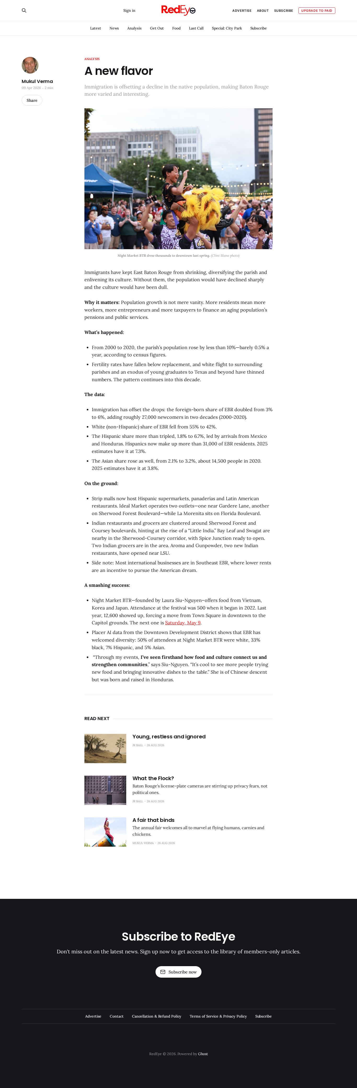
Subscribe (258, 28)
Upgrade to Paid (316, 11)
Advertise (241, 11)
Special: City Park (227, 28)
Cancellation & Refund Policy (157, 1016)
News (114, 28)
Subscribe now (183, 972)
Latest (95, 28)
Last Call (196, 28)
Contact (116, 1016)
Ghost (203, 1053)
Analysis (134, 28)
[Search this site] (24, 10)
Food (176, 28)
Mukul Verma (37, 81)
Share (32, 100)
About (263, 11)
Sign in (129, 10)
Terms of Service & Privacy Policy (218, 1016)
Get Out (157, 28)
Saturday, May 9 (182, 623)
